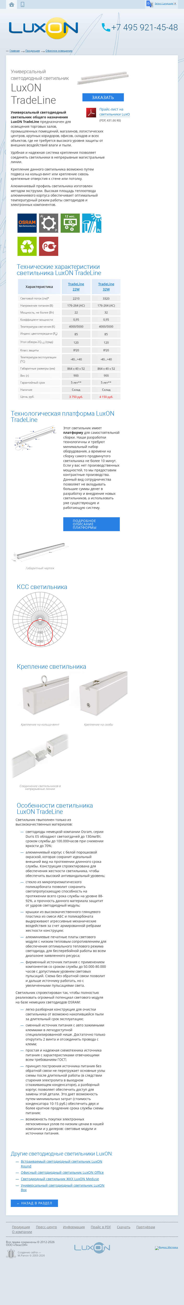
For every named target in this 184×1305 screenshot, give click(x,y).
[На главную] (42, 38)
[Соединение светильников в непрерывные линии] (40, 757)
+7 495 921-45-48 (144, 27)
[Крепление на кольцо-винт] (40, 696)
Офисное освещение (59, 50)
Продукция (32, 50)
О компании (22, 1231)
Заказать (103, 97)
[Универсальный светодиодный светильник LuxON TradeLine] (103, 79)
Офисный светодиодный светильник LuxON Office (62, 1172)
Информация (74, 1227)
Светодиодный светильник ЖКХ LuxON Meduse (60, 1179)
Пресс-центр (46, 1227)
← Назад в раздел (34, 1203)
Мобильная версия (22, 4)
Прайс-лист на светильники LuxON (115, 111)
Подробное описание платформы (85, 524)
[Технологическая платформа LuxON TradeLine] (36, 450)
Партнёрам (145, 1227)
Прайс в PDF (101, 1227)
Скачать (123, 1227)
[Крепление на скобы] (98, 696)
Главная (15, 50)
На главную (11, 4)
